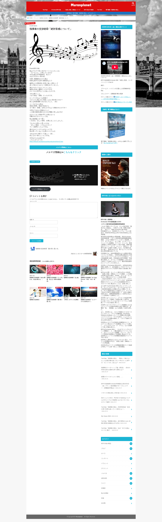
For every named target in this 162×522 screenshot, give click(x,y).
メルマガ (104, 473)
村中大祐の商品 (106, 443)
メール (32, 226)
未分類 (103, 503)
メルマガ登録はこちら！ (40, 189)
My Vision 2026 (109, 416)
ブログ (103, 448)
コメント (33, 201)
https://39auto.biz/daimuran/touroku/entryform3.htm (46, 141)
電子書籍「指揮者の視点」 (112, 9)
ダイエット (104, 468)
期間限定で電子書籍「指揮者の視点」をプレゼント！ (81, 13)
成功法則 (104, 478)
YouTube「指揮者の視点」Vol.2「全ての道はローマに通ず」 (115, 429)
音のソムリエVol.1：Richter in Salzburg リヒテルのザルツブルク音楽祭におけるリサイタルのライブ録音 (115, 400)
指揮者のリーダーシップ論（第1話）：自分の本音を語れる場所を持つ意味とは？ (115, 369)
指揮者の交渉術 (35, 161)
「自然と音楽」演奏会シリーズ (72, 9)
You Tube (99, 9)
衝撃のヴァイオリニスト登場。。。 (112, 378)
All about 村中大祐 (56, 9)
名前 (32, 219)
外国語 (103, 488)
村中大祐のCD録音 (89, 9)
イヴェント (104, 463)
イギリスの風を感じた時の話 (114, 393)
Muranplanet (82, 5)
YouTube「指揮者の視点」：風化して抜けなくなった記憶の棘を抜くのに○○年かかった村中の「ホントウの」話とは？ (115, 360)
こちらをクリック (72, 152)
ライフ (103, 483)
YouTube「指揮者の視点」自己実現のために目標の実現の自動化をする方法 (115, 422)
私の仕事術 (104, 493)
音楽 (102, 498)
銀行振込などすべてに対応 (123, 102)
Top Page (45, 9)
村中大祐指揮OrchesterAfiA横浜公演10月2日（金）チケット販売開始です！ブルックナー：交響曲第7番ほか (115, 386)
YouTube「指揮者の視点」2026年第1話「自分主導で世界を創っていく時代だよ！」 (115, 409)
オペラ (103, 453)
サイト (32, 233)
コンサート (104, 458)
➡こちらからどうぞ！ (111, 143)
